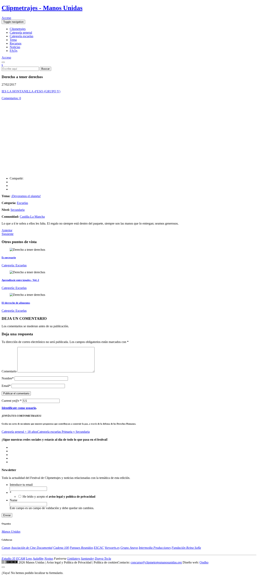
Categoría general (21, 32)
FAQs (13, 50)
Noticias (15, 47)
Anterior (7, 230)
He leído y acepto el (59, 496)
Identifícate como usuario (19, 408)
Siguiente (8, 234)
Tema (13, 39)
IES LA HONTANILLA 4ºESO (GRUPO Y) (31, 91)
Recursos (15, 43)
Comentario (9, 371)
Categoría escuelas (21, 36)
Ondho (204, 562)
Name (13, 500)
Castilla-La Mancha (32, 216)
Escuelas (22, 203)
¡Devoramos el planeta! (26, 196)
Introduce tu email (21, 484)
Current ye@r (12, 400)
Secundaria (17, 209)
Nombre (8, 378)
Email (6, 385)
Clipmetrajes (18, 29)
